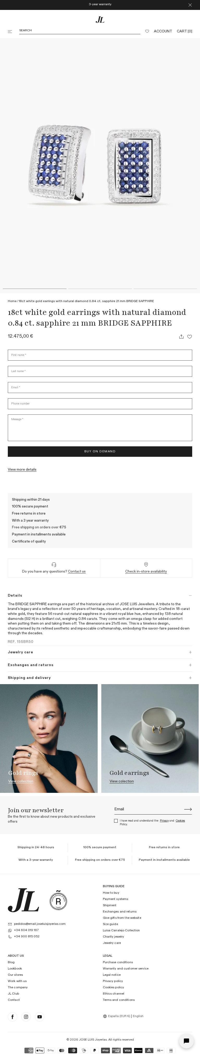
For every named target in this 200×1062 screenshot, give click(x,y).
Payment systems (115, 899)
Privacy (164, 820)
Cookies (180, 820)
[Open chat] (186, 1041)
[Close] (190, 5)
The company (18, 987)
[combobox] (117, 1016)
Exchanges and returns (120, 911)
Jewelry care (112, 943)
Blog (11, 962)
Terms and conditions (119, 1000)
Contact (14, 1000)
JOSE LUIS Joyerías (93, 1039)
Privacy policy (113, 981)
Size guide (110, 924)
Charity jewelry (113, 936)
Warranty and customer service (125, 969)
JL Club (13, 993)
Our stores (15, 975)
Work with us (17, 981)
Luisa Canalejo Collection (121, 930)
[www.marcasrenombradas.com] (58, 900)
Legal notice (112, 975)
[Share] (181, 336)
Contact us (77, 571)
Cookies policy (113, 987)
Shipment (110, 905)
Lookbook (15, 969)
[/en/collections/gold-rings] (49, 738)
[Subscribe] (188, 809)
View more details (22, 469)
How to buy (111, 893)
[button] (10, 31)
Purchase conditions (118, 962)
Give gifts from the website (122, 918)
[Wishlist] (147, 31)
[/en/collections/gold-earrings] (150, 738)
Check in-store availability (146, 571)
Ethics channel (113, 993)
